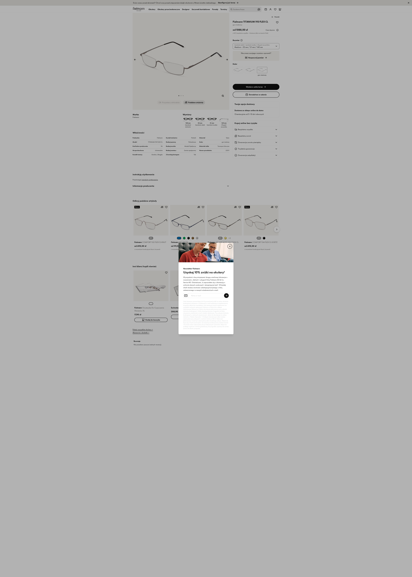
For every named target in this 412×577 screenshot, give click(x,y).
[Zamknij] (229, 246)
